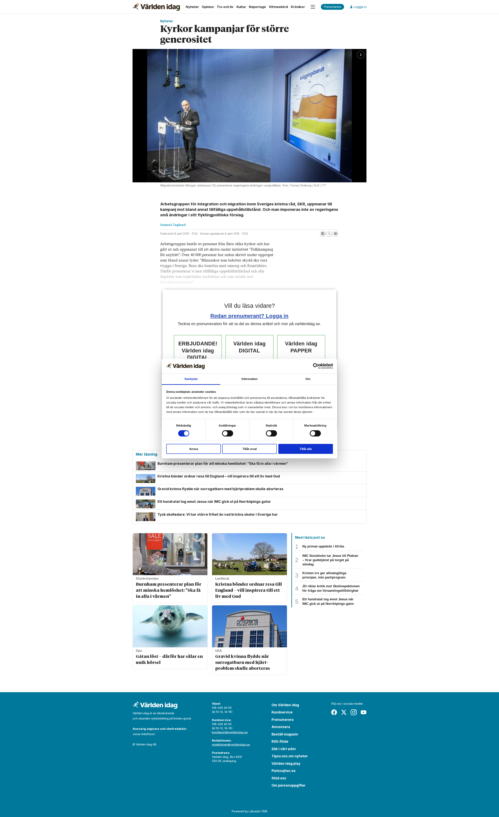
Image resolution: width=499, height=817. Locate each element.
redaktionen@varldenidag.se (231, 744)
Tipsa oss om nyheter (290, 756)
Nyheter (192, 7)
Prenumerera (283, 720)
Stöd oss (279, 778)
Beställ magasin (285, 734)
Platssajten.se (284, 771)
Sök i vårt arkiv (284, 749)
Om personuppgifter (288, 785)
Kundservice (282, 712)
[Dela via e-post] (335, 234)
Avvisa (193, 449)
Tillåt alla (306, 449)
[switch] (227, 433)
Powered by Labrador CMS (249, 811)
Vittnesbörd (278, 7)
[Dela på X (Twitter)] (329, 234)
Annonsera (281, 727)
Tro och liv (225, 7)
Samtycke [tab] (191, 379)
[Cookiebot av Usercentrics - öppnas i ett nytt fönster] (316, 366)
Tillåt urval (249, 449)
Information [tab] (249, 379)
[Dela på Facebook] (323, 234)
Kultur (241, 7)
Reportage (257, 7)
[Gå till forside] (156, 7)
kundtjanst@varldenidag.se (230, 732)
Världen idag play (286, 764)
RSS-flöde (280, 741)
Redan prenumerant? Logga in (249, 316)
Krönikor (298, 7)
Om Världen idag (285, 705)
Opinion (208, 7)
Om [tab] (307, 379)
